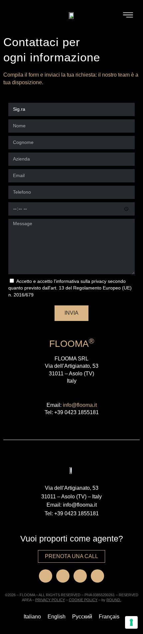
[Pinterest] (97, 576)
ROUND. (113, 600)
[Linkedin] (80, 576)
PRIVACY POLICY (50, 600)
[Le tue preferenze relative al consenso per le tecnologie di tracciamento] (131, 622)
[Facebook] (45, 576)
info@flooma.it (80, 405)
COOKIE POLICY (83, 600)
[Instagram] (63, 576)
